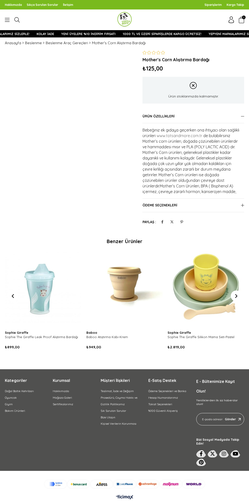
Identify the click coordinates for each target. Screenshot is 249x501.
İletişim (68, 5)
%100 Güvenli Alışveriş (163, 411)
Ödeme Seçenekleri (159, 205)
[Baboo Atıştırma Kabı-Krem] (124, 289)
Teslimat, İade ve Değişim (117, 391)
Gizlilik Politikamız (113, 404)
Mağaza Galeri (62, 397)
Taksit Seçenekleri (160, 404)
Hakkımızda (13, 5)
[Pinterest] (201, 462)
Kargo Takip (235, 5)
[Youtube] (235, 453)
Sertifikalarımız (63, 404)
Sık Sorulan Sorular (113, 411)
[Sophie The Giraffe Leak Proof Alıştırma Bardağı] (43, 289)
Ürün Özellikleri (158, 116)
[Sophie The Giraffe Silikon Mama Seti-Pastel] (206, 289)
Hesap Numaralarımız (163, 397)
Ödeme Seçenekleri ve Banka (167, 391)
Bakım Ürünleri (15, 411)
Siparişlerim (213, 5)
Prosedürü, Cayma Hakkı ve (119, 397)
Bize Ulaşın (108, 417)
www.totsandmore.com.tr (179, 135)
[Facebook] (201, 453)
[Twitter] (212, 453)
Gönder (230, 419)
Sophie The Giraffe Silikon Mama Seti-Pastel (201, 337)
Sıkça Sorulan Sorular (42, 5)
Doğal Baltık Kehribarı (19, 391)
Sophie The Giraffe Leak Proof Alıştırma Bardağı (41, 337)
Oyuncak (11, 397)
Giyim (9, 404)
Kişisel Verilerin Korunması (118, 423)
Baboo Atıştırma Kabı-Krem (107, 337)
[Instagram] (224, 453)
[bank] (124, 484)
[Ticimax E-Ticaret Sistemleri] (124, 497)
